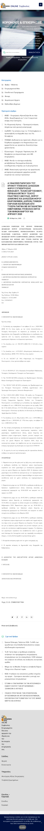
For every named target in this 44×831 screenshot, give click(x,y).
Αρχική (4, 761)
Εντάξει (22, 827)
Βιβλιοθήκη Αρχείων (29, 26)
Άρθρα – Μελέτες (11, 85)
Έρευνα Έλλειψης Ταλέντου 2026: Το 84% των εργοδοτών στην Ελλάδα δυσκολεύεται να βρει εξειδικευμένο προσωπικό (22, 644)
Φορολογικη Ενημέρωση (30, 57)
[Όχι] (41, 824)
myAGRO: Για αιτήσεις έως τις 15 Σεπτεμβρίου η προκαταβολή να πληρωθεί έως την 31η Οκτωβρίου (23, 133)
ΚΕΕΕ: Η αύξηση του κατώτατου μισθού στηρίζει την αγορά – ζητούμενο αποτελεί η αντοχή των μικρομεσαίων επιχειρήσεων (22, 676)
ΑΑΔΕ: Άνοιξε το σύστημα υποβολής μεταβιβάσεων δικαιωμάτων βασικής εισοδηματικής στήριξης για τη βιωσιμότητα (21, 163)
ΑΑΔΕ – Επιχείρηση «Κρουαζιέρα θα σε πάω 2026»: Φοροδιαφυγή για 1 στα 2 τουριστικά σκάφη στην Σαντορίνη (21, 118)
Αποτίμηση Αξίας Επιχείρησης (13, 776)
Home (7, 26)
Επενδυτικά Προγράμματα (14, 92)
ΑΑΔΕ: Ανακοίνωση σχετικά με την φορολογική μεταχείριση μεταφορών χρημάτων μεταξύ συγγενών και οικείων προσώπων (22, 172)
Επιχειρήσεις (22, 59)
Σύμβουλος (15, 26)
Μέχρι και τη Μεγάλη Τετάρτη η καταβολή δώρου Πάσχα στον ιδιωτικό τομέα (23, 668)
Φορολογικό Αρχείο (12, 100)
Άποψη (7, 96)
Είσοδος (5, 801)
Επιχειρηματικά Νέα (12, 89)
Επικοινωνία (6, 765)
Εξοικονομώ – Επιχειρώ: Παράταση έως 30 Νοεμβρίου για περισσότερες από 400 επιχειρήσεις (21, 154)
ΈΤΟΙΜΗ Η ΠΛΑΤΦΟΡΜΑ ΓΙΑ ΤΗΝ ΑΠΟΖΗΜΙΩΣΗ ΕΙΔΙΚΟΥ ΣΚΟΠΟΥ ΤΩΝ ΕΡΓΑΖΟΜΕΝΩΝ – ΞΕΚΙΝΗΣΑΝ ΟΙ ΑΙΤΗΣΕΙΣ (23, 686)
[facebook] (17, 617)
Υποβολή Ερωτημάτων (10, 780)
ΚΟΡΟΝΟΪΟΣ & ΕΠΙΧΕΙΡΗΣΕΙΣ (12, 29)
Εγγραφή (5, 805)
